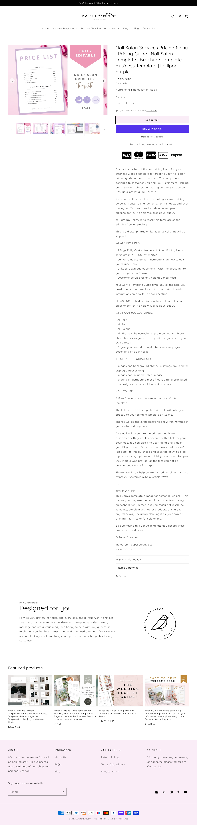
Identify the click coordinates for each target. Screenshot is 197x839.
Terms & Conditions (113, 764)
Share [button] (122, 576)
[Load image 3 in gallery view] (58, 128)
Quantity (120, 97)
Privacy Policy (110, 771)
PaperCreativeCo (83, 819)
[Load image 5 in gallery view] (92, 128)
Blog (57, 771)
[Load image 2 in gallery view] (40, 128)
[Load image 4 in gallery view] (75, 128)
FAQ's (58, 764)
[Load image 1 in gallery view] (23, 128)
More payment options (152, 136)
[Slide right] (103, 80)
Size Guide (152, 110)
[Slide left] (12, 80)
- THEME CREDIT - (100, 819)
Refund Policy (110, 757)
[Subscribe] (62, 791)
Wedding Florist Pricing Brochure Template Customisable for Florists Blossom (117, 713)
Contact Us (154, 766)
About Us (60, 757)
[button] (64, 28)
